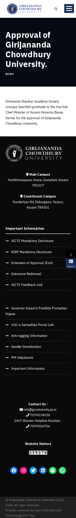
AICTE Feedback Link (27, 285)
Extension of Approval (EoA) (32, 263)
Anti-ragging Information (29, 336)
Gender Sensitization (26, 347)
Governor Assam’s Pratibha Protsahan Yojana (36, 311)
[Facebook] (13, 470)
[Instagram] (23, 470)
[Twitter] (33, 470)
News (9, 74)
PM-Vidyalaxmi (22, 358)
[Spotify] (52, 470)
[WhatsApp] (62, 470)
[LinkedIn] (43, 470)
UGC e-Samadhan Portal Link (32, 325)
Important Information (28, 368)
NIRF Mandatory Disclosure (31, 252)
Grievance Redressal (26, 274)
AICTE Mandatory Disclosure (32, 241)
